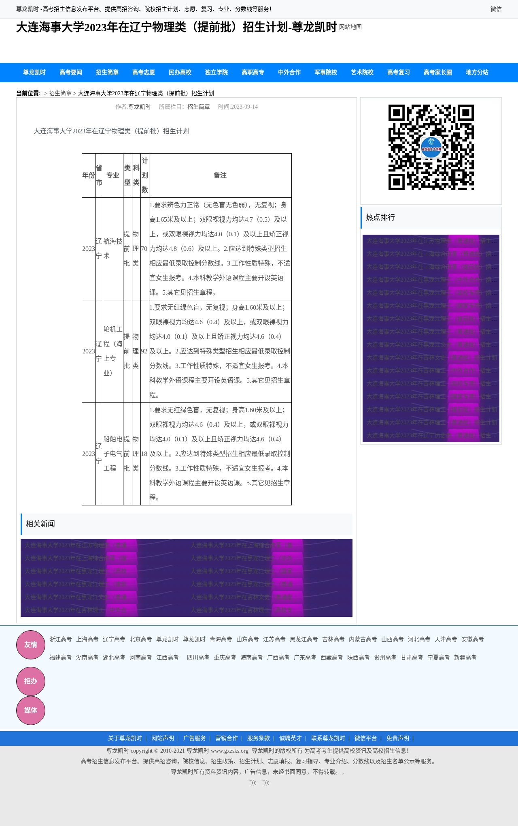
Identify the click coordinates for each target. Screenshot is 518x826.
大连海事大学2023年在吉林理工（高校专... (244, 610)
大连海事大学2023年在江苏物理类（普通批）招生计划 (435, 241)
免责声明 (397, 738)
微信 (495, 9)
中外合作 (289, 72)
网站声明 (162, 738)
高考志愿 (143, 72)
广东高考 (305, 658)
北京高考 (141, 639)
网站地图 (350, 27)
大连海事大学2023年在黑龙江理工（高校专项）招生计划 (437, 293)
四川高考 (198, 658)
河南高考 (141, 658)
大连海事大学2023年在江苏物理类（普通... (78, 545)
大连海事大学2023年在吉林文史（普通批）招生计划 (432, 358)
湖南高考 (87, 658)
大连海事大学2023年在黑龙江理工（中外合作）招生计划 (437, 280)
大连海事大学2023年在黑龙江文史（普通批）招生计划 (435, 345)
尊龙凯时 (27, 9)
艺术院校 (362, 72)
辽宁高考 (114, 639)
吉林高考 (333, 639)
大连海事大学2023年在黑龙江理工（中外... (244, 558)
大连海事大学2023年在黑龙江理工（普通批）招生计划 (435, 332)
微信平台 (366, 738)
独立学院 (216, 72)
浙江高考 (60, 639)
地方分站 (477, 72)
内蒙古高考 (363, 639)
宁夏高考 (438, 658)
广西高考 (278, 658)
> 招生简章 (57, 93)
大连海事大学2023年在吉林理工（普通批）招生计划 (432, 422)
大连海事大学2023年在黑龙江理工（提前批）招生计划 (435, 319)
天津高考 (446, 639)
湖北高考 (114, 658)
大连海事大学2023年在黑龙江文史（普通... (78, 597)
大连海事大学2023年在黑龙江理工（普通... (244, 584)
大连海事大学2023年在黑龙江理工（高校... (78, 571)
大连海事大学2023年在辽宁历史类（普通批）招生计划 (435, 435)
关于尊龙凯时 (125, 738)
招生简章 (107, 72)
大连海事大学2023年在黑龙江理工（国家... (244, 571)
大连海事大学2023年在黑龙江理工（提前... (78, 584)
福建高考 (60, 658)
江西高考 (167, 658)
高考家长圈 (438, 72)
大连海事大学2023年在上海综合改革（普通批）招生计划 (437, 254)
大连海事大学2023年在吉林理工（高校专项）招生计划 (435, 384)
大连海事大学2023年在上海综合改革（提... (78, 558)
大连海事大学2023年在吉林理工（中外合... (78, 610)
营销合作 (226, 738)
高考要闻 (70, 72)
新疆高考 (465, 658)
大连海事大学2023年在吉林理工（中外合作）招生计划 (435, 371)
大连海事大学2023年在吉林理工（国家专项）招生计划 (435, 397)
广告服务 (194, 738)
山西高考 (392, 639)
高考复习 (398, 72)
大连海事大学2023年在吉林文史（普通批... (244, 597)
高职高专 (253, 72)
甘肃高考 (412, 658)
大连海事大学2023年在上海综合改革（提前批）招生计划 (437, 267)
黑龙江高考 (304, 639)
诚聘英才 (290, 738)
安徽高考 (472, 639)
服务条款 (258, 738)
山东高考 (247, 639)
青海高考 (221, 639)
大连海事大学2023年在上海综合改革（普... (244, 545)
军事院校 (325, 72)
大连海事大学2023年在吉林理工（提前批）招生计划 (432, 410)
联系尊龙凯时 (328, 738)
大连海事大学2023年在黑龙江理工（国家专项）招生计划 (437, 306)
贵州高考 (385, 658)
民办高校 (180, 72)
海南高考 (251, 658)
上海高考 (87, 639)
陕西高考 (358, 658)
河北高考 (419, 639)
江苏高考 (274, 639)
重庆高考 (225, 658)
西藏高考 (332, 658)
